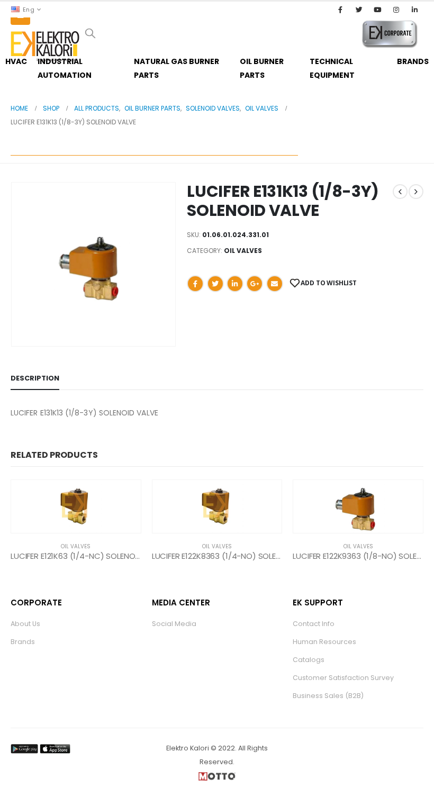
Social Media (174, 623)
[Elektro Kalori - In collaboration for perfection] (45, 46)
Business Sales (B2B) (328, 695)
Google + (254, 283)
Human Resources (324, 641)
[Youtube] (377, 9)
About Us (25, 623)
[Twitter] (359, 9)
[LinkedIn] (415, 9)
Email (274, 283)
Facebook (195, 283)
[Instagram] (396, 9)
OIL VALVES (243, 250)
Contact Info (313, 623)
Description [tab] (35, 378)
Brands (23, 641)
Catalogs (308, 659)
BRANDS (413, 61)
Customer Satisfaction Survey (343, 677)
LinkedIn (235, 283)
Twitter (215, 283)
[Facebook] (340, 9)
